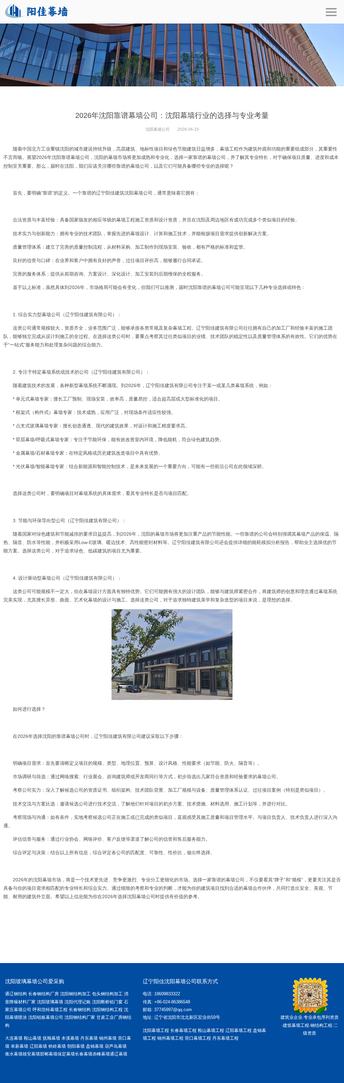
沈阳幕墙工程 (156, 1030)
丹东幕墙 (89, 1038)
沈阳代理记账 (77, 1001)
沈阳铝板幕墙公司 (45, 1017)
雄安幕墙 (31, 1053)
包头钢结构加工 (107, 993)
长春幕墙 (83, 1053)
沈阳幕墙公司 (157, 129)
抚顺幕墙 (51, 1038)
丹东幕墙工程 (225, 1038)
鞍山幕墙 (32, 1038)
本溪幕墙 (70, 1038)
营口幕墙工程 (198, 1038)
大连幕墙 (14, 1038)
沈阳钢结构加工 (75, 993)
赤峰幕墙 (101, 1053)
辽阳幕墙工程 (238, 1030)
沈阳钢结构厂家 (79, 1017)
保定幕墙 (66, 1053)
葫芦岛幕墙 (116, 1046)
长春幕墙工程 (183, 1030)
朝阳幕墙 (76, 1046)
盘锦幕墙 (94, 1046)
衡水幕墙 (14, 1053)
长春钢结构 (80, 1009)
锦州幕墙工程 (170, 1038)
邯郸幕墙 (48, 1053)
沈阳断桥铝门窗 (107, 1001)
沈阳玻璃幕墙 (50, 1001)
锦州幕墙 (108, 1038)
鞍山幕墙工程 (211, 1030)
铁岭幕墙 (57, 1046)
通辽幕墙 (118, 1053)
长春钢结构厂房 (43, 993)
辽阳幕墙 (38, 1046)
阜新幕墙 (19, 1046)
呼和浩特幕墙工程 (50, 1009)
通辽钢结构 (16, 993)
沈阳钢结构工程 (107, 1009)
